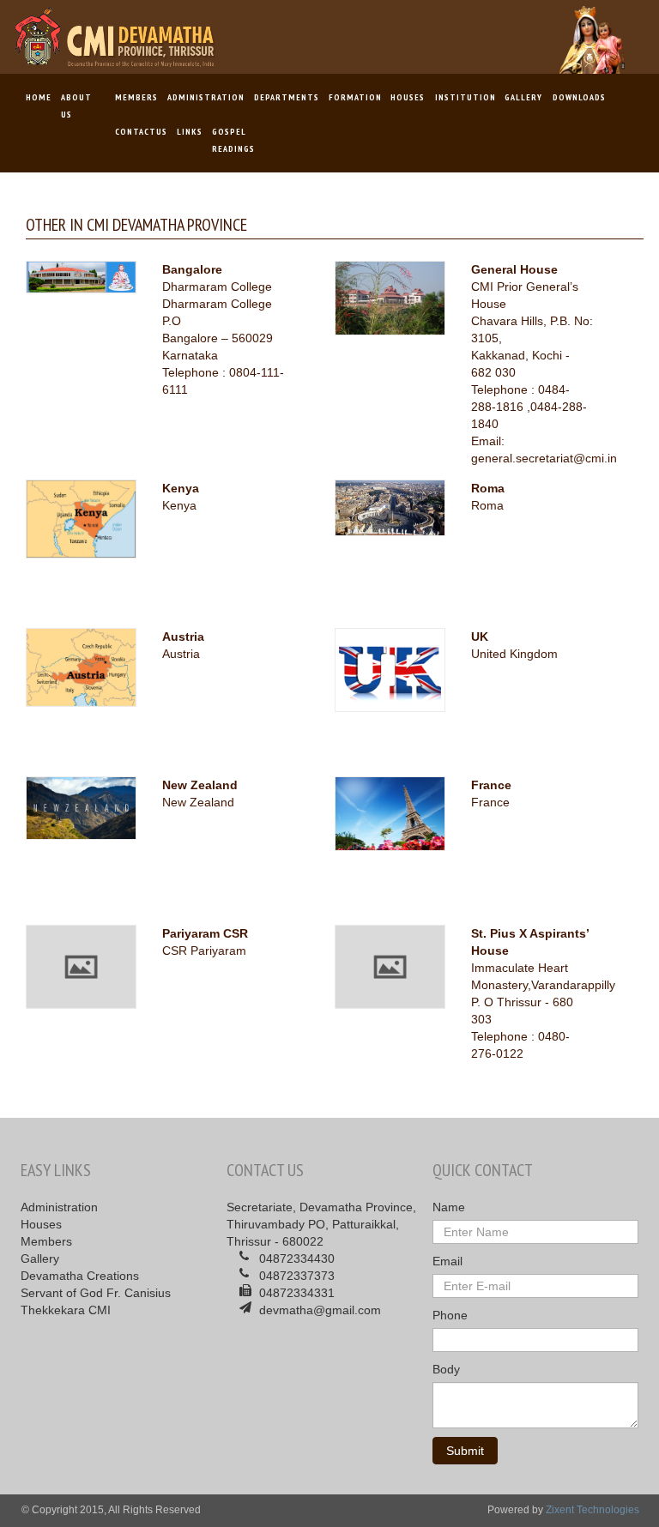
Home (38, 103)
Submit (465, 1451)
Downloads (579, 97)
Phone (450, 1315)
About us (76, 106)
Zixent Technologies (592, 1510)
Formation (355, 97)
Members (136, 97)
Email (447, 1261)
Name (448, 1207)
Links (189, 131)
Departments (286, 97)
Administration (205, 97)
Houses (407, 97)
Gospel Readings (233, 140)
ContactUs (140, 131)
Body (446, 1369)
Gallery (523, 97)
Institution (465, 97)
